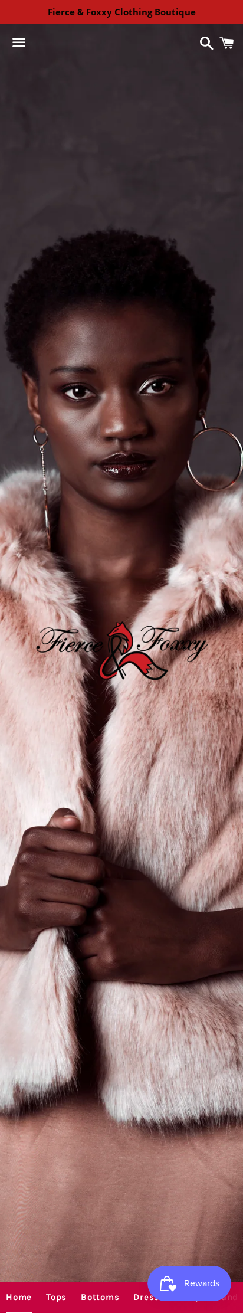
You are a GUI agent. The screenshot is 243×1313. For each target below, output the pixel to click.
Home (19, 1297)
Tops (56, 1297)
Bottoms (100, 1297)
